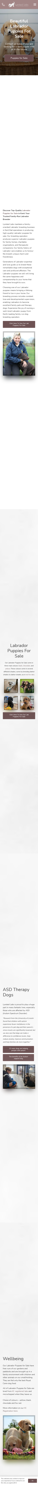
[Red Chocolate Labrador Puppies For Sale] (27, 703)
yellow (7, 669)
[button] (35, 4)
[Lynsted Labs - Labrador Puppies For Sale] (18, 4)
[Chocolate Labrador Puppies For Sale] (27, 686)
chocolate (26, 666)
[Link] (3, 4)
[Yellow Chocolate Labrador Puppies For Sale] (11, 686)
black (20, 666)
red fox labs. (30, 674)
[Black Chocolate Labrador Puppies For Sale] (11, 703)
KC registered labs (20, 1391)
